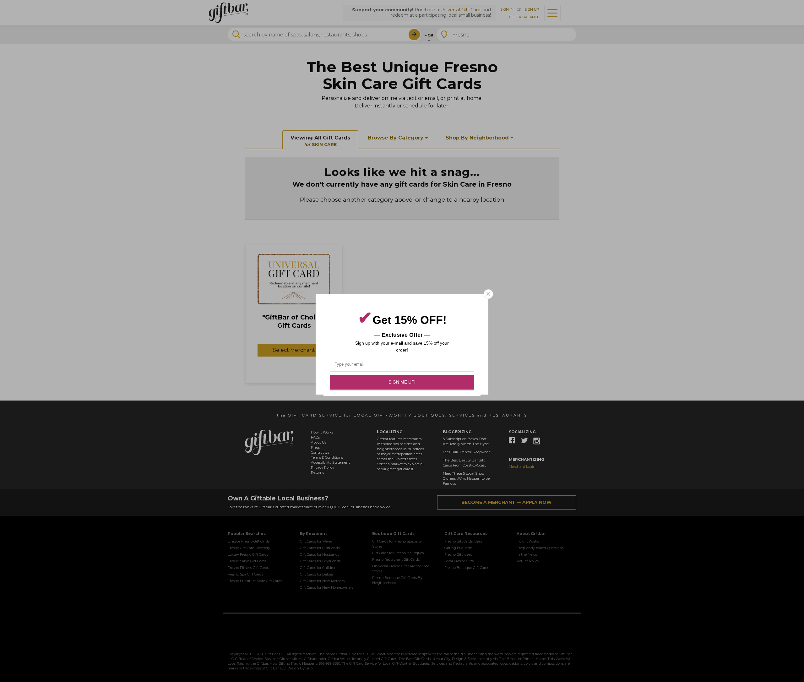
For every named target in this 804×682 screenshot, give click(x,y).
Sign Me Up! (402, 382)
